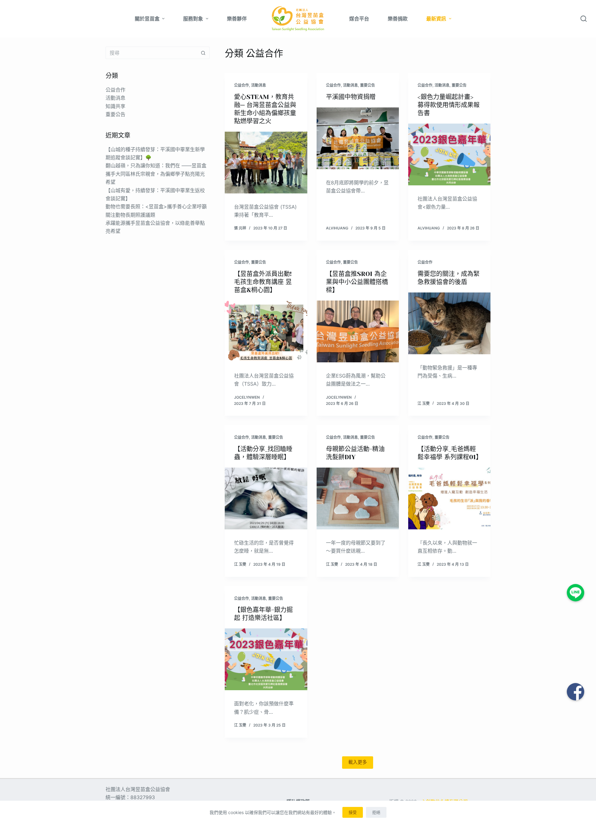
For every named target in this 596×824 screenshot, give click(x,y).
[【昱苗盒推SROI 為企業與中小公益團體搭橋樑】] (358, 331)
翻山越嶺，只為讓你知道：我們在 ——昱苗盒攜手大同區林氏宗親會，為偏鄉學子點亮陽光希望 (156, 173)
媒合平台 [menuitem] (359, 19)
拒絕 (376, 812)
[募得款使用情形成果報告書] (449, 154)
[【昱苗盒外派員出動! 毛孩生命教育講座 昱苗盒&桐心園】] (266, 331)
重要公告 (367, 85)
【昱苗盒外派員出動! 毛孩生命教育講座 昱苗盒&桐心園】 (263, 282)
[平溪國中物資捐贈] (358, 138)
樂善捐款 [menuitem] (398, 19)
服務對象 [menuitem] (193, 19)
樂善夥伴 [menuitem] (237, 19)
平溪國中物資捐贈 (351, 97)
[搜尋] (583, 19)
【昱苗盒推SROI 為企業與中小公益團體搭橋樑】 (357, 282)
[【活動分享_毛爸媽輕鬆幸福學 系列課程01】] (449, 498)
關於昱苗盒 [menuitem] (147, 19)
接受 (353, 812)
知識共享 (115, 106)
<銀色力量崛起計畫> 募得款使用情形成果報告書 (449, 105)
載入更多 (357, 762)
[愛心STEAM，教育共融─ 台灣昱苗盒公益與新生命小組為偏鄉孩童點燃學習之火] (266, 162)
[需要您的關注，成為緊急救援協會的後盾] (449, 323)
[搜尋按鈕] (203, 53)
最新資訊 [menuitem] (436, 19)
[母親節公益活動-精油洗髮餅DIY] (358, 498)
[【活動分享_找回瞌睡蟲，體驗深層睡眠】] (266, 498)
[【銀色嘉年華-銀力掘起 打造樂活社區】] (266, 659)
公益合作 (241, 85)
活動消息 (258, 85)
